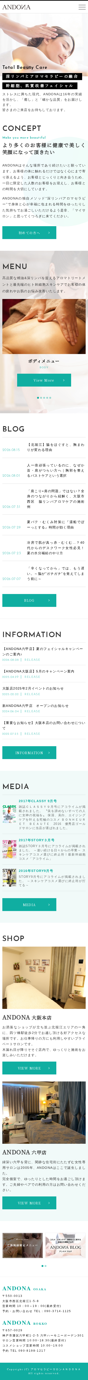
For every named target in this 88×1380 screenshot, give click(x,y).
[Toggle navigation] (82, 7)
